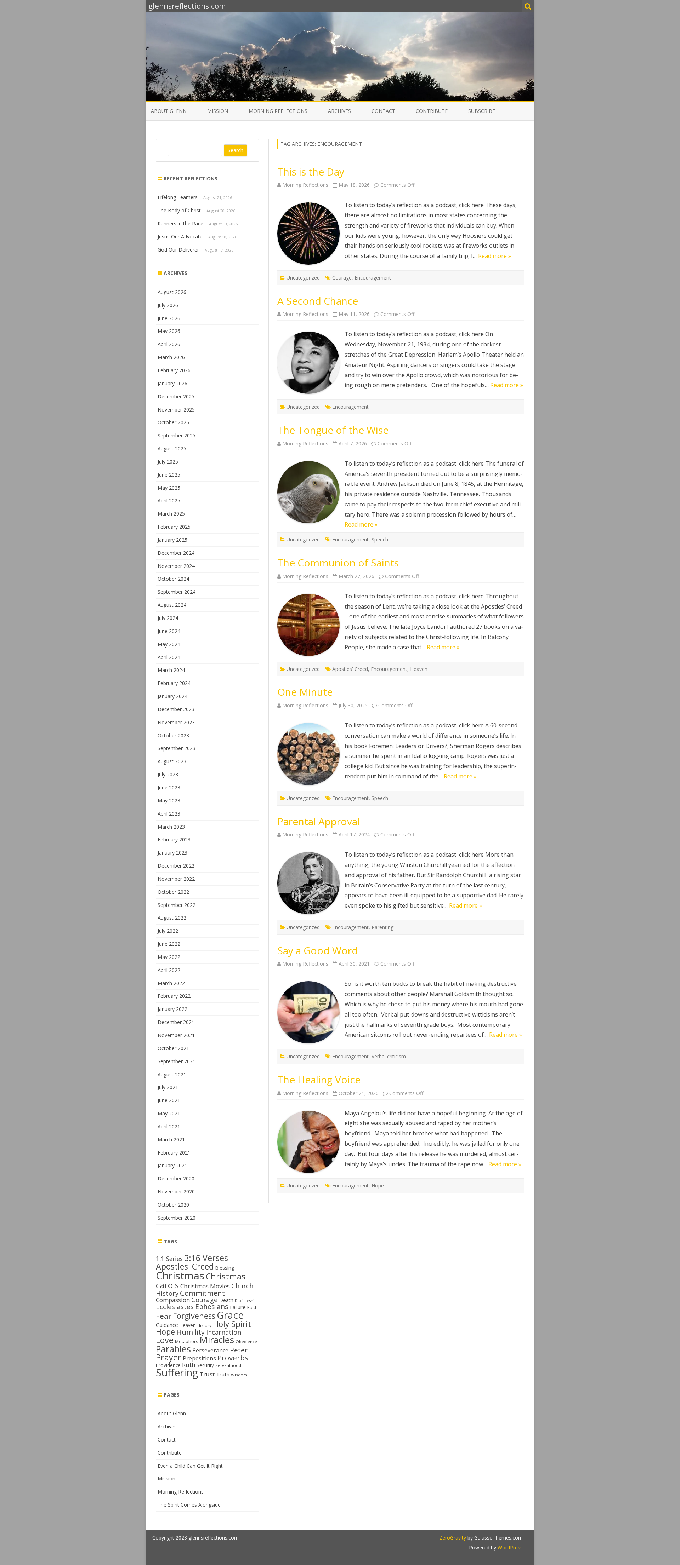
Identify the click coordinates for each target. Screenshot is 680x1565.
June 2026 (169, 318)
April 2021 (169, 1126)
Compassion (173, 1300)
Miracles (217, 1340)
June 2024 (169, 631)
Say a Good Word (317, 950)
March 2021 (171, 1139)
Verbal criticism (389, 1056)
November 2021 (176, 1035)
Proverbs (232, 1358)
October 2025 (173, 422)
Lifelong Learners (178, 197)
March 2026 (171, 357)
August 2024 (172, 605)
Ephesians (211, 1306)
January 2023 (172, 852)
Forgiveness (194, 1316)
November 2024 (176, 566)
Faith (252, 1307)
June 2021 (169, 1100)
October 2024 (173, 578)
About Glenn (169, 111)
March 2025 (171, 513)
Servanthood (228, 1365)
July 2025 (168, 461)
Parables (173, 1349)
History (204, 1325)
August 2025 (172, 448)
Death (226, 1300)
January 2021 (172, 1165)
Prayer (168, 1357)
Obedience (246, 1341)
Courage (342, 277)
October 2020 (173, 1204)
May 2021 (169, 1113)
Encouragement (373, 277)
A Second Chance (317, 300)
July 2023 (168, 774)
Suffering (177, 1372)
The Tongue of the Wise (333, 430)
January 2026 (172, 383)
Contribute (432, 111)
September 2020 (177, 1217)
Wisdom (239, 1374)
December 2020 (176, 1178)
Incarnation (223, 1332)
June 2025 (169, 474)
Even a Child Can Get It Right (190, 1465)
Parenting (382, 927)
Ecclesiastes (175, 1306)
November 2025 (176, 409)
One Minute (305, 691)
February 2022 (174, 995)
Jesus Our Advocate (180, 236)
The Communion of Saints (338, 562)
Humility (190, 1332)
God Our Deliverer (178, 249)
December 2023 (176, 709)
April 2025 (169, 500)
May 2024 (169, 644)
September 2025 (177, 435)
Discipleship (246, 1300)
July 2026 (168, 305)
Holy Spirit (232, 1323)
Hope (378, 1185)
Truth (223, 1374)
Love (165, 1340)
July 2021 (168, 1087)
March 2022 (171, 983)
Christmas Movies (205, 1286)
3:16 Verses (206, 1258)
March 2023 (171, 826)
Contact (383, 111)
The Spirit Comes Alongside (189, 1504)
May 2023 (169, 800)
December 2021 (176, 1022)
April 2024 (169, 657)
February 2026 (174, 370)
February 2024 (174, 683)
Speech (380, 539)
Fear (163, 1316)
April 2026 (169, 344)
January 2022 (172, 1009)
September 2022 (177, 905)
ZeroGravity (452, 1537)
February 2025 (174, 526)
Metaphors (186, 1341)
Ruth (188, 1364)
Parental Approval (318, 821)
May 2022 (169, 957)
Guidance (167, 1324)
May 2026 (169, 331)
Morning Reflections (278, 111)
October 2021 (173, 1048)
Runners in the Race (180, 223)
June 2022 (169, 943)
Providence (168, 1365)
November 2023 (176, 722)
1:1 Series (169, 1258)
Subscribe (481, 111)
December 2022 (176, 865)
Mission (217, 111)
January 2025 (172, 539)
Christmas (180, 1275)
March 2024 (171, 670)
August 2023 (172, 761)
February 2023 (174, 839)
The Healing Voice (319, 1079)
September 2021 (177, 1061)
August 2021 (172, 1074)
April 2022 (169, 970)
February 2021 (174, 1152)
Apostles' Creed (350, 669)
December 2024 (176, 553)
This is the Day (310, 171)
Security (205, 1365)
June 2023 (169, 787)
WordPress (509, 1547)
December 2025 (176, 396)
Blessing (224, 1268)
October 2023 (173, 735)
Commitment (202, 1293)
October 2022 (173, 891)
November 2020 (176, 1191)
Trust (207, 1374)
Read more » (494, 256)
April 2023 (169, 813)
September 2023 (177, 748)
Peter (239, 1349)
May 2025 (169, 487)
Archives (339, 111)
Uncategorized (303, 277)
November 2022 (176, 878)
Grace (230, 1315)
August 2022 (172, 917)
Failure (238, 1307)
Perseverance (210, 1350)
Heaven (418, 669)
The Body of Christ (179, 210)
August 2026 (172, 292)
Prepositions (199, 1358)
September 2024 (177, 591)
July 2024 (168, 618)
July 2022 (168, 930)
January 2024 (172, 696)
